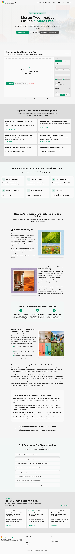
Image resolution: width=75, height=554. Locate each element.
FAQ (54, 2)
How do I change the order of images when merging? (29, 480)
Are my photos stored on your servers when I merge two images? (32, 463)
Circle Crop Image (10, 153)
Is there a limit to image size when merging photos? (28, 476)
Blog (63, 2)
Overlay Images (9, 141)
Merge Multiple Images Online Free (48, 32)
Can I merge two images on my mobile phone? (27, 472)
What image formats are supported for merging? (28, 467)
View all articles (65, 505)
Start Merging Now (22, 32)
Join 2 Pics (28, 542)
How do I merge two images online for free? (26, 454)
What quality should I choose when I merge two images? (29, 485)
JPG (57, 94)
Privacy (58, 2)
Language (69, 2)
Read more (8, 525)
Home (27, 539)
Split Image (43, 153)
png (62, 94)
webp (67, 94)
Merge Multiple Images (11, 129)
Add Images (10, 83)
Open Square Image (45, 141)
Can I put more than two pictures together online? (28, 459)
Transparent (62, 84)
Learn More (34, 32)
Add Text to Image (44, 127)
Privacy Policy (28, 545)
